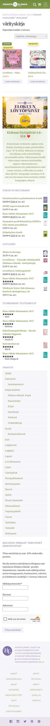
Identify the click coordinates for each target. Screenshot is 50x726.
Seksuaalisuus (12, 506)
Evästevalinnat (14, 711)
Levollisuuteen (13, 461)
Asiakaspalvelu (14, 679)
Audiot (13, 673)
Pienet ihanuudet (14, 500)
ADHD (8, 373)
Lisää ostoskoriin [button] (12, 81)
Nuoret (8, 489)
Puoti (14, 700)
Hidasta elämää (15, 4)
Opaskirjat (13, 412)
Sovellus (36, 695)
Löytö (8, 467)
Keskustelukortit (17, 434)
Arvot (36, 673)
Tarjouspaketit (13, 511)
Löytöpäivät (11, 472)
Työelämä (10, 522)
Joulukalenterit (16, 384)
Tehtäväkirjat (15, 423)
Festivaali (36, 679)
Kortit (8, 428)
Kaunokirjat (14, 401)
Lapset (8, 456)
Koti (7, 439)
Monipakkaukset (14, 478)
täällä (41, 662)
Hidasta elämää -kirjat (19, 395)
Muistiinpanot (12, 484)
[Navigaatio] (45, 4)
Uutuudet (9, 528)
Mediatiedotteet (14, 695)
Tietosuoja (13, 705)
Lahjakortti (11, 445)
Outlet (8, 495)
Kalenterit (10, 379)
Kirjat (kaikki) (12, 390)
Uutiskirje (14, 689)
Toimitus (36, 700)
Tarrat (8, 517)
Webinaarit (10, 533)
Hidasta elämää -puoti (21, 15)
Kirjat (11, 406)
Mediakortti (36, 689)
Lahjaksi (9, 450)
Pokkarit (12, 417)
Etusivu (6, 15)
